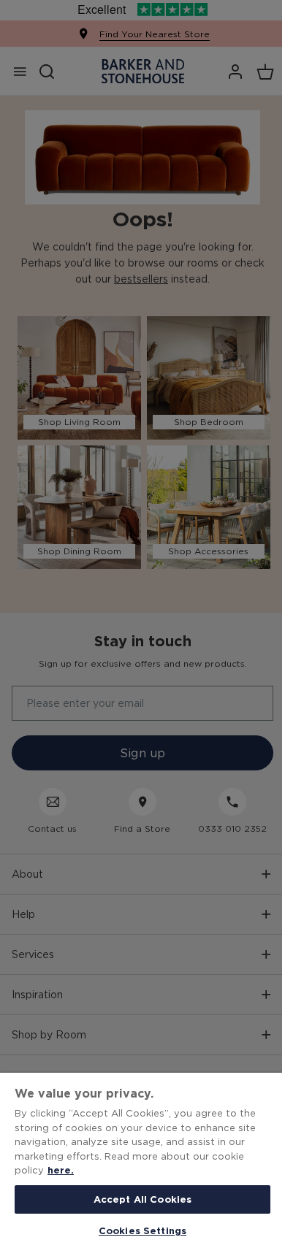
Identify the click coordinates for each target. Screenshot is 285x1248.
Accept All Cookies (142, 1199)
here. (61, 1170)
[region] (142, 1160)
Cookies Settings (142, 1230)
